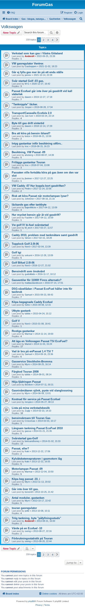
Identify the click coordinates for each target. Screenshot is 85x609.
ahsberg (29, 155)
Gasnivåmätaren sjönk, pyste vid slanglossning (42, 390)
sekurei (28, 255)
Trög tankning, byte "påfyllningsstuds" (36, 518)
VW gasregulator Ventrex (27, 63)
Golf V (16, 320)
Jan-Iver (29, 116)
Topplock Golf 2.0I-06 (25, 243)
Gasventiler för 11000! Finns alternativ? (36, 280)
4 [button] (52, 40)
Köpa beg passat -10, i (26, 479)
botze (27, 136)
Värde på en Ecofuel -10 (27, 528)
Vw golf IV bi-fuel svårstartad (30, 224)
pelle (27, 511)
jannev (28, 75)
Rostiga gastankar (23, 331)
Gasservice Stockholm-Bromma (32, 361)
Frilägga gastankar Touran (28, 162)
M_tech (28, 227)
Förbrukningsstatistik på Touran (32, 538)
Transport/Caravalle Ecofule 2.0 (32, 113)
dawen (28, 97)
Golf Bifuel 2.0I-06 (23, 262)
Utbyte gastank (21, 310)
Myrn (27, 364)
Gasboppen (31, 66)
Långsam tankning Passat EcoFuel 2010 (37, 428)
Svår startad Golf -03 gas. (28, 80)
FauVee (28, 217)
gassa (28, 431)
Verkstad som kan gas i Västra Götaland (37, 53)
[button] (57, 39)
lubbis (28, 313)
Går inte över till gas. (25, 489)
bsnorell (29, 492)
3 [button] (48, 40)
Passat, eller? (20, 448)
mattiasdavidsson (33, 283)
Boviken (29, 384)
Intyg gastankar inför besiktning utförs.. (37, 143)
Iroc (27, 146)
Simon (28, 238)
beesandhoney (32, 441)
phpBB (31, 601)
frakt (27, 451)
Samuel (28, 294)
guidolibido (30, 274)
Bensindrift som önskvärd (28, 271)
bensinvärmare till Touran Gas (31, 418)
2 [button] (43, 40)
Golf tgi (16, 252)
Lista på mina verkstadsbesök (31, 407)
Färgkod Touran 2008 (25, 371)
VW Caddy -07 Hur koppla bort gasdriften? (39, 185)
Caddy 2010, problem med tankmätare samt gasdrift (45, 235)
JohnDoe (29, 198)
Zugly (27, 410)
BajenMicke (30, 207)
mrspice (29, 402)
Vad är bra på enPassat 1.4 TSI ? (32, 351)
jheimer (28, 178)
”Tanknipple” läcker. (25, 104)
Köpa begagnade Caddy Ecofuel (32, 302)
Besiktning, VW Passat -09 (28, 152)
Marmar (29, 334)
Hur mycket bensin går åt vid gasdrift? (36, 214)
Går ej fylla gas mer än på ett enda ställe (37, 72)
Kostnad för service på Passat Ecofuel (36, 399)
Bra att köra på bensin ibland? (31, 133)
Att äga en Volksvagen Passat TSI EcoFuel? (39, 341)
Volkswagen (12, 26)
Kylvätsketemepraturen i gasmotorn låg (37, 458)
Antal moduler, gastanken (28, 497)
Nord (27, 246)
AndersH (29, 56)
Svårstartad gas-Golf (25, 438)
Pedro (28, 188)
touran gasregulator (24, 508)
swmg (28, 531)
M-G (27, 83)
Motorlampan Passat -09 (27, 468)
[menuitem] (11, 12)
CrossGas (30, 421)
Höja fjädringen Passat (26, 381)
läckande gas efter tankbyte (29, 204)
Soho (27, 305)
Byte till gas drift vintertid (28, 123)
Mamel (28, 344)
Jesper (28, 107)
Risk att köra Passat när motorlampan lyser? (40, 195)
